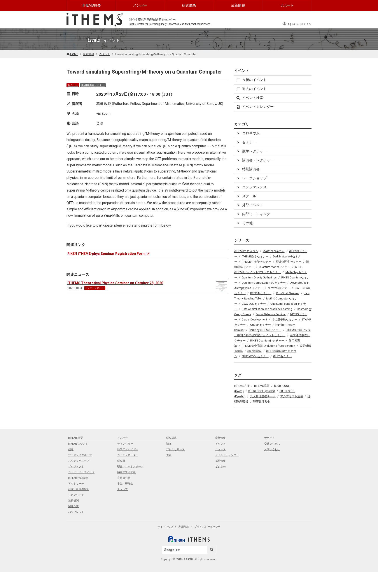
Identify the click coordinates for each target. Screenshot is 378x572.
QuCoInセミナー (260, 324)
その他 (247, 223)
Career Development (254, 319)
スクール (249, 196)
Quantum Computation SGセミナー (264, 282)
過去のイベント (254, 89)
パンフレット (76, 512)
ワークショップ (254, 178)
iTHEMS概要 (91, 5)
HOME (74, 54)
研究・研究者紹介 (78, 489)
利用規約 (183, 526)
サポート (287, 5)
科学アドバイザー (127, 449)
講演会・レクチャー (258, 160)
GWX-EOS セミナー (254, 303)
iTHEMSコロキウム (246, 251)
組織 (71, 449)
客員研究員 (123, 477)
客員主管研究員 (126, 472)
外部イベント (252, 205)
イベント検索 (252, 98)
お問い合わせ (272, 449)
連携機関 (73, 500)
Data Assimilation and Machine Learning (267, 309)
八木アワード (76, 494)
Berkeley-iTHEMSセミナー (265, 330)
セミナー (73, 85)
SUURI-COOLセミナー (255, 356)
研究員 (121, 460)
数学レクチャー (254, 151)
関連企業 (73, 506)
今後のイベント (254, 80)
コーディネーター (127, 455)
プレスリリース (175, 449)
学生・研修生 (125, 483)
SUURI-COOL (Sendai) (261, 391)
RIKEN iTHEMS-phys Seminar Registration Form (106, 254)
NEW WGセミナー (279, 288)
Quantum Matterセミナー (274, 267)
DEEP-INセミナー (260, 293)
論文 (169, 443)
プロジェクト (76, 466)
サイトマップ (165, 526)
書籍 (169, 455)
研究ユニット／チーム (130, 466)
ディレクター (125, 443)
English (291, 24)
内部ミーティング (256, 214)
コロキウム (251, 133)
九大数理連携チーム (263, 396)
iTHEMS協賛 (262, 385)
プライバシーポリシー (207, 526)
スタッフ (122, 489)
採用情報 (220, 460)
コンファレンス (254, 187)
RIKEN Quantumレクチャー (267, 340)
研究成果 (189, 5)
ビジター (220, 466)
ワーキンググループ (80, 455)
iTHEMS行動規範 (78, 477)
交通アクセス (272, 443)
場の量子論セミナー (284, 319)
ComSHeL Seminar (287, 293)
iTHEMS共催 (242, 385)
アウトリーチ (76, 483)
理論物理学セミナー (93, 85)
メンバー (140, 5)
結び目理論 (254, 351)
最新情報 (238, 5)
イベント (104, 54)
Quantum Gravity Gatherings (259, 277)
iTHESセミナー (282, 356)
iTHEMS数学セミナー (255, 256)
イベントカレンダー (258, 107)
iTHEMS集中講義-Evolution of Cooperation (268, 345)
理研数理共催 (261, 401)
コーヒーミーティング (81, 472)
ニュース (220, 449)
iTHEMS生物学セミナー (256, 261)
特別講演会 (251, 169)
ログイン (306, 24)
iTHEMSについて (78, 443)
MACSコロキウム (274, 251)
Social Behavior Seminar (271, 314)
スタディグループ (78, 460)
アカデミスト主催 (291, 396)
